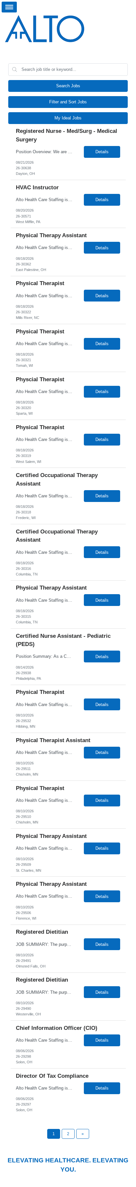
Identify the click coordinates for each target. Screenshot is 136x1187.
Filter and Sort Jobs (68, 101)
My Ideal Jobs (68, 117)
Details (102, 151)
